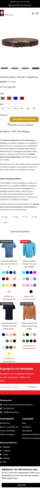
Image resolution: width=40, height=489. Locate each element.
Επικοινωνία (5, 423)
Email (5, 222)
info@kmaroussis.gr (11, 412)
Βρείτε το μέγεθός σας (9, 427)
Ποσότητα (4, 115)
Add (35, 217)
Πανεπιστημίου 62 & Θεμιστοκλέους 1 (18, 405)
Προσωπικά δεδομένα (31, 434)
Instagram (6, 447)
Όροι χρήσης (27, 431)
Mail (4, 462)
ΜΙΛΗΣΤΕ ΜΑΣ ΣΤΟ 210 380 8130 (21, 5)
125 (21, 108)
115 (9, 108)
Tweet (6, 217)
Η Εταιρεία (26, 427)
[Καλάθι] (37, 13)
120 (15, 108)
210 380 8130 (8, 408)
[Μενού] (33, 14)
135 (34, 108)
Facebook (6, 451)
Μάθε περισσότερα (9, 478)
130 (28, 108)
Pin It (26, 217)
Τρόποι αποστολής (7, 431)
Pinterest (6, 458)
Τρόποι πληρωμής (7, 434)
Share (16, 217)
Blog (24, 423)
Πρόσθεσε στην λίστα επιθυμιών (22, 125)
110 (2, 108)
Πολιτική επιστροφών (31, 438)
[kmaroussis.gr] (6, 13)
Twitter (5, 454)
